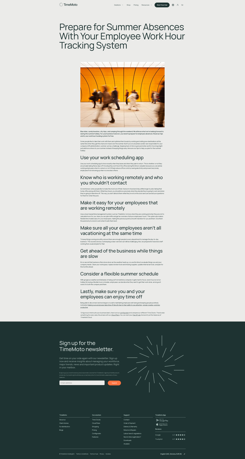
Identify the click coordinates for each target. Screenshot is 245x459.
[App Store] (162, 424)
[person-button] (177, 5)
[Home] (68, 5)
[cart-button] (182, 5)
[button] (173, 5)
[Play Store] (162, 420)
